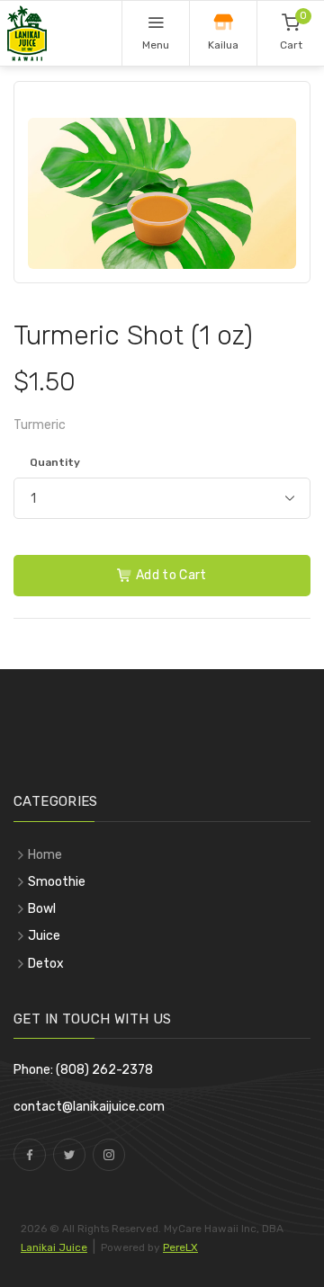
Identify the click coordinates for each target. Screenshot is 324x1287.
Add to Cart (170, 575)
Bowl (42, 908)
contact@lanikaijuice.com (89, 1106)
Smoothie (57, 881)
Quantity (55, 462)
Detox (46, 963)
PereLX (180, 1247)
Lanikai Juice (54, 1247)
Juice (44, 935)
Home (45, 854)
